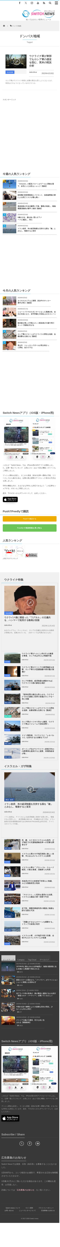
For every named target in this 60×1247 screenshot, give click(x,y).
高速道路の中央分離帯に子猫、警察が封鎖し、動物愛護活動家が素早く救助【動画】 (37, 207)
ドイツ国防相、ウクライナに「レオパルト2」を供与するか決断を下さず (38, 736)
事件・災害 (8, 716)
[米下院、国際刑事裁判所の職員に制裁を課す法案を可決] (12, 912)
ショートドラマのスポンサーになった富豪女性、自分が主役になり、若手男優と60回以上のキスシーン (37, 313)
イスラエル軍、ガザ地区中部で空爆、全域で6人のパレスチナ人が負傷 (38, 937)
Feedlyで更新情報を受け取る (29, 528)
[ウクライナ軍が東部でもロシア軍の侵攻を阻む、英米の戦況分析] (16, 61)
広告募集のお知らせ (48, 1210)
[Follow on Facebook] (29, 1143)
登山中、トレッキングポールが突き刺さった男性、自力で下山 (33, 346)
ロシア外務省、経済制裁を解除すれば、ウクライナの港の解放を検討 (38, 682)
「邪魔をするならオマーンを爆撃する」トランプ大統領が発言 (38, 923)
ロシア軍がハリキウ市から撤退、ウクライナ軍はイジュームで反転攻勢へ (38, 723)
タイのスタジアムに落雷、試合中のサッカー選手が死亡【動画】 (34, 302)
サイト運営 (29, 1208)
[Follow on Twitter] (25, 3)
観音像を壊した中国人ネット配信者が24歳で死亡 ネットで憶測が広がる (37, 324)
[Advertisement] (30, 136)
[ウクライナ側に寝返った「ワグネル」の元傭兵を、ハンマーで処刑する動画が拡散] (29, 602)
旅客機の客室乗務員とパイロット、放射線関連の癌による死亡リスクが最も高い (37, 196)
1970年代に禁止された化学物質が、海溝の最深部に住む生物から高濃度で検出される (36, 968)
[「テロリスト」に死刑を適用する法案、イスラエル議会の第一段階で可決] (12, 899)
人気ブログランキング (10, 558)
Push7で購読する (29, 519)
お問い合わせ (9, 1210)
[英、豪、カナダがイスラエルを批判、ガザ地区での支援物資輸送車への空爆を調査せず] (12, 844)
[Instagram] (32, 3)
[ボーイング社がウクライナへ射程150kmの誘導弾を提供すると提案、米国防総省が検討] (12, 753)
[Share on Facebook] (19, 3)
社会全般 (10, 72)
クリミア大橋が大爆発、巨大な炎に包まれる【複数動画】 (30, 1021)
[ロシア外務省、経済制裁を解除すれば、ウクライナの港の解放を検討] (12, 685)
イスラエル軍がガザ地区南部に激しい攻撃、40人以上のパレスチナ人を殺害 (38, 855)
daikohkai (33, 72)
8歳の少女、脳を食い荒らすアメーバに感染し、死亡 (30, 218)
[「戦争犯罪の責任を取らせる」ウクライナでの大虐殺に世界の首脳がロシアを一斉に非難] (12, 698)
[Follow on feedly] (37, 1143)
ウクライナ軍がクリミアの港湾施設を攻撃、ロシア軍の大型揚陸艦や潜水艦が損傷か (38, 669)
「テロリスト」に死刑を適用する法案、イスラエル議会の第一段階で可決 (38, 896)
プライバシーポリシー (46, 1208)
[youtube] (38, 3)
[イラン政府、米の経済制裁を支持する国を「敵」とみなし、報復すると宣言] (29, 789)
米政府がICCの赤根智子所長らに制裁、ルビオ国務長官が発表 (38, 882)
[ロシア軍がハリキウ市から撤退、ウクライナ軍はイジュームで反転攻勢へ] (12, 726)
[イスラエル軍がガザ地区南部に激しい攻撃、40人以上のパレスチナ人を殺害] (12, 858)
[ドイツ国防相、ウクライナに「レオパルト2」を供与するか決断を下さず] (12, 739)
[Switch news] (38, 17)
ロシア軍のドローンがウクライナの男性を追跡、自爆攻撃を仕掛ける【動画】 (37, 335)
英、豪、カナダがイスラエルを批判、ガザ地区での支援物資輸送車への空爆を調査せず (38, 842)
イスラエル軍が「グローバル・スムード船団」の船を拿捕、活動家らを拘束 (38, 868)
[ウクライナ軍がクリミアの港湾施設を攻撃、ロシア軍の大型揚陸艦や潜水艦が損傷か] (12, 671)
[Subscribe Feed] (44, 3)
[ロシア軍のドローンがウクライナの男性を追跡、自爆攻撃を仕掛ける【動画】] (12, 712)
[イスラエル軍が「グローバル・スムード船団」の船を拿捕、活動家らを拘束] (12, 871)
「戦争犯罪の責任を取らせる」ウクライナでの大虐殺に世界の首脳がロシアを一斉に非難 (38, 696)
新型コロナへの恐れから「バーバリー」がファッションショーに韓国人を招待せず (37, 981)
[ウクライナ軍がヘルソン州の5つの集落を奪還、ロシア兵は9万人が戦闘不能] (12, 658)
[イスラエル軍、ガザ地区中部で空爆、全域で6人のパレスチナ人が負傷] (12, 940)
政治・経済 (8, 689)
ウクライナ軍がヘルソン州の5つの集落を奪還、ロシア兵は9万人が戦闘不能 (37, 655)
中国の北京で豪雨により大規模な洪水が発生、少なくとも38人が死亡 (34, 1008)
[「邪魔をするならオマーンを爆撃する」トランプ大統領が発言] (12, 926)
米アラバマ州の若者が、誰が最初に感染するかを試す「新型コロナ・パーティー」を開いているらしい (36, 994)
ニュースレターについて (27, 1210)
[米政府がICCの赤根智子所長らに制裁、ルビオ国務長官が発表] (12, 885)
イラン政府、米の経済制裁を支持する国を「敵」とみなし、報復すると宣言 (37, 230)
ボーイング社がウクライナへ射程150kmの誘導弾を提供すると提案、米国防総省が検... (38, 751)
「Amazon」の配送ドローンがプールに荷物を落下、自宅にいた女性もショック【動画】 (36, 185)
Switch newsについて (13, 1208)
